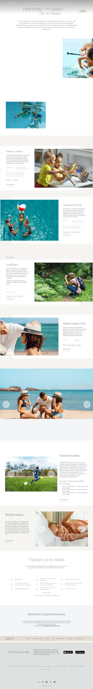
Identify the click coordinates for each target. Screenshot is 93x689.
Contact (11, 666)
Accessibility (63, 666)
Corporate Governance (77, 666)
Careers (49, 666)
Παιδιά (47, 638)
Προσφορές (65, 3)
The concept (24, 3)
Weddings (42, 666)
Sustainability (32, 666)
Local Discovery (79, 638)
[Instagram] (42, 682)
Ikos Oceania (10, 638)
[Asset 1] (38, 682)
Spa (53, 638)
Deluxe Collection (54, 3)
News (17, 666)
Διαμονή (28, 638)
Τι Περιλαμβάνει (35, 3)
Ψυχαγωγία (70, 638)
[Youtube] (54, 682)
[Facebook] (46, 682)
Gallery (73, 3)
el (83, 3)
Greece (10, 639)
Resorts (44, 3)
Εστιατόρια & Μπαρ (38, 638)
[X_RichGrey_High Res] (50, 682)
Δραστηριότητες (61, 638)
